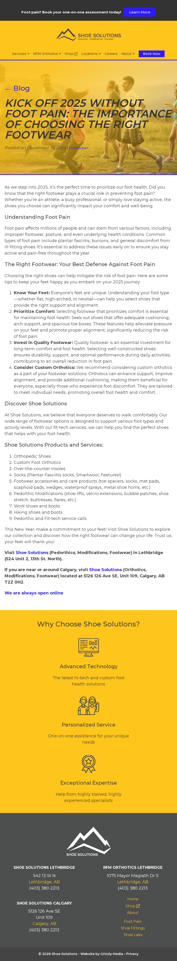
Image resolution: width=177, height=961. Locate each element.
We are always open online (34, 593)
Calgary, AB (44, 923)
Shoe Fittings (133, 928)
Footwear (78, 147)
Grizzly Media (111, 954)
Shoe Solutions (32, 552)
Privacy (132, 954)
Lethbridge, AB (44, 881)
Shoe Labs (133, 935)
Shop (69, 54)
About (126, 54)
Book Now (151, 54)
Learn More (139, 12)
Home (133, 899)
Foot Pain (133, 921)
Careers (111, 54)
